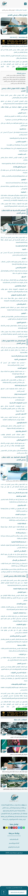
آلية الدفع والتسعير (14, 843)
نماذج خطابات (18, 10)
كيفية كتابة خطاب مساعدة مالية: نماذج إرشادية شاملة (14, 771)
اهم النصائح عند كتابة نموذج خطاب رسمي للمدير (14, 79)
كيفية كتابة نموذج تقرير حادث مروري (18, 737)
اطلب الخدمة (22, 69)
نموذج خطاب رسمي (16, 484)
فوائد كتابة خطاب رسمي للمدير (18, 83)
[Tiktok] (9, 828)
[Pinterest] (14, 828)
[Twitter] (19, 828)
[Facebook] (21, 828)
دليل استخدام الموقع (14, 847)
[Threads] (4, 828)
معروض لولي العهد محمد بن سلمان (18, 754)
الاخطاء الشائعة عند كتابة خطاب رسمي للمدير (14, 81)
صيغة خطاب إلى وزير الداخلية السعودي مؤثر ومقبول (15, 789)
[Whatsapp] (24, 828)
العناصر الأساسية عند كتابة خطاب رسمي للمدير (14, 77)
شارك (4, 893)
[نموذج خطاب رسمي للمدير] (14, 44)
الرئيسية (25, 10)
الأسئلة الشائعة (14, 839)
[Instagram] (12, 828)
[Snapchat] (7, 828)
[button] (25, 4)
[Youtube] (16, 828)
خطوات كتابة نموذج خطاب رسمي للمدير (15, 75)
